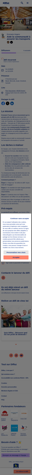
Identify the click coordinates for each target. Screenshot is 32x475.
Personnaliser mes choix (16, 252)
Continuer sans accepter (19, 218)
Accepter (16, 257)
